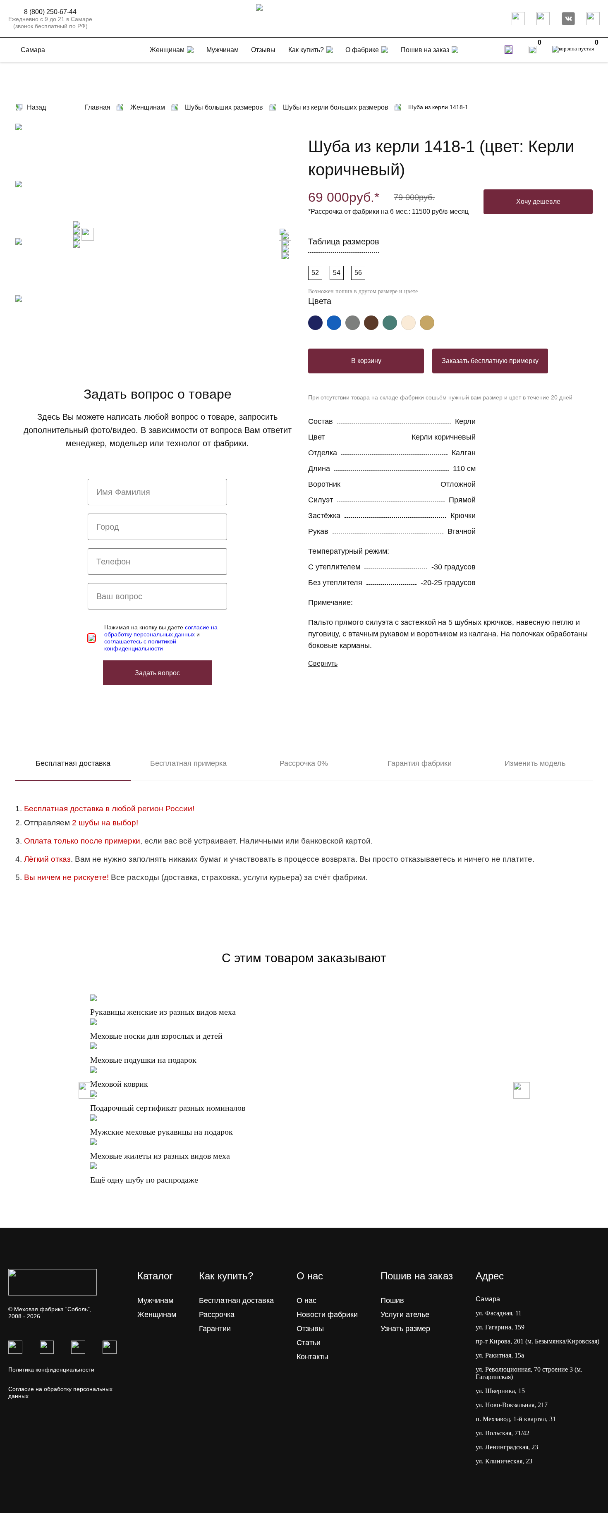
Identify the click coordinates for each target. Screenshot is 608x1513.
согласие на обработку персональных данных (161, 631)
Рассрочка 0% (304, 763)
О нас (306, 1300)
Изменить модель (535, 763)
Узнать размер (405, 1328)
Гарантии (215, 1328)
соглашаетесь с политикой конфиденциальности (140, 645)
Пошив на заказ (425, 49)
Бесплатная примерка (188, 763)
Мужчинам (155, 1300)
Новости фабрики (327, 1314)
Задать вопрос (157, 672)
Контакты (312, 1357)
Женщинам (156, 1314)
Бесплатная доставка (73, 763)
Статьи (309, 1343)
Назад (36, 107)
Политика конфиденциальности (51, 1369)
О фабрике (362, 49)
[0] (532, 49)
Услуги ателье (405, 1314)
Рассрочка (217, 1314)
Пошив (392, 1300)
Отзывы (310, 1328)
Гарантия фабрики (420, 763)
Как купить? (306, 49)
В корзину (366, 360)
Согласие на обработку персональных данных (60, 1392)
